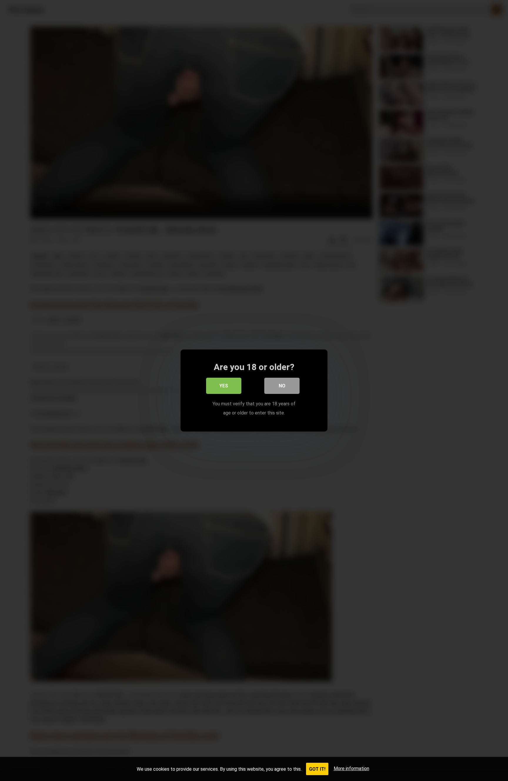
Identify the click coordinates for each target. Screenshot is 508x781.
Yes (223, 386)
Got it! (317, 769)
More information (351, 768)
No (282, 386)
